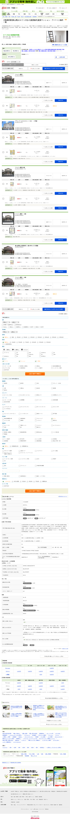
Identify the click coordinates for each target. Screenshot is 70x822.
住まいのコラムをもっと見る (54, 724)
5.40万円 (19, 686)
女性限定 (55, 439)
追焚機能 (22, 399)
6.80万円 (63, 671)
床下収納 (55, 413)
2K (54, 352)
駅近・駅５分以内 (33, 733)
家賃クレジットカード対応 (8, 738)
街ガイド (41, 804)
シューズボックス (24, 413)
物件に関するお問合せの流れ (45, 791)
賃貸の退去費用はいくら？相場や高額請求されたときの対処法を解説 (61, 707)
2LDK (23, 747)
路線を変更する (7, 50)
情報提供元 (53, 791)
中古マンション (20, 799)
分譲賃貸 (14, 736)
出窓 (5, 427)
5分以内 (20, 342)
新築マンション (14, 799)
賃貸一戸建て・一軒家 (23, 796)
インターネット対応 (25, 458)
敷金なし (12, 327)
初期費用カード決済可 (28, 327)
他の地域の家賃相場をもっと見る (54, 698)
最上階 (38, 388)
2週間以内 (44, 481)
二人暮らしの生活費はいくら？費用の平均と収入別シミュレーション (38, 715)
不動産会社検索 (30, 804)
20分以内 (48, 342)
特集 (12, 804)
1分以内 (13, 342)
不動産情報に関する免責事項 (15, 762)
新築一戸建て (24, 753)
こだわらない (8, 481)
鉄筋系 (5, 383)
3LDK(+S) (6, 356)
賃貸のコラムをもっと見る (54, 720)
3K (41, 354)
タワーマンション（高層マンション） (47, 738)
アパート (6, 361)
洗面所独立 (23, 368)
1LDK (15, 747)
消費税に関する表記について (28, 794)
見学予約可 (6, 369)
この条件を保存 (62, 57)
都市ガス (39, 427)
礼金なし (5, 327)
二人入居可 (39, 439)
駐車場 (36, 736)
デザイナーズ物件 (8, 450)
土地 (38, 753)
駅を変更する (16, 50)
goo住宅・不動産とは (15, 791)
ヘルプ (31, 809)
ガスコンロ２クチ (58, 736)
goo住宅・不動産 (4, 791)
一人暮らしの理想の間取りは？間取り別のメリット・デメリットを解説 (16, 715)
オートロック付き (8, 395)
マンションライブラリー (21, 804)
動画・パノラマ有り (41, 476)
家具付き (55, 420)
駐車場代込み (18, 324)
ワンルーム (6, 352)
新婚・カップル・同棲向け (34, 740)
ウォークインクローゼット (10, 413)
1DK (30, 352)
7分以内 (27, 342)
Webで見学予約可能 (7, 733)
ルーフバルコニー (57, 425)
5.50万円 (30, 671)
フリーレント (23, 465)
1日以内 (24, 481)
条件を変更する (11, 56)
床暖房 (22, 420)
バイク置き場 (56, 432)
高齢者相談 (39, 440)
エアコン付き (7, 368)
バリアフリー (39, 450)
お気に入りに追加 (36, 68)
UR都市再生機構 (40, 465)
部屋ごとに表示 (35, 64)
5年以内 (25, 337)
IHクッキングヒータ (41, 406)
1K (17, 352)
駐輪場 (5, 434)
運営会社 (46, 809)
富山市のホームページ (63, 496)
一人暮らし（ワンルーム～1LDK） (53, 747)
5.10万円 (41, 682)
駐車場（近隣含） (24, 366)
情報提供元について (6, 762)
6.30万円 (52, 668)
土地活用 (17, 802)
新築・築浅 (24, 733)
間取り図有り (7, 476)
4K (17, 356)
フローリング (39, 418)
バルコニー (39, 425)
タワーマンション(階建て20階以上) (8, 453)
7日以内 (37, 481)
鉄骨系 (22, 383)
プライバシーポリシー (25, 809)
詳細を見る (60, 100)
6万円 (41, 674)
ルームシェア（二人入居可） (16, 735)
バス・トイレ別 (7, 366)
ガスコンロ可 (56, 406)
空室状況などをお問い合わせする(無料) (54, 68)
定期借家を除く (15, 446)
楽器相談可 (5, 735)
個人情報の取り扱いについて (16, 794)
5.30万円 (41, 671)
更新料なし (18, 327)
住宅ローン (46, 799)
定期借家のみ (25, 446)
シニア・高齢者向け (7, 742)
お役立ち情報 (3, 804)
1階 (5, 388)
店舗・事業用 (48, 753)
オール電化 (55, 450)
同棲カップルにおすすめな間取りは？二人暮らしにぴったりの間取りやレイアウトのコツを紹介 (61, 714)
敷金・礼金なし (16, 733)
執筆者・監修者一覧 (54, 804)
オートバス (39, 399)
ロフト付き (57, 733)
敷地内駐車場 (23, 432)
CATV (38, 458)
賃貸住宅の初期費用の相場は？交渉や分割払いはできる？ (16, 707)
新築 (13, 337)
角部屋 (54, 388)
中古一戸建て (32, 753)
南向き (5, 390)
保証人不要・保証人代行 (8, 740)
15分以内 (41, 342)
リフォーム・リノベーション (27, 452)
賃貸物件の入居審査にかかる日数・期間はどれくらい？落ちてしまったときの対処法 (38, 707)
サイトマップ (41, 809)
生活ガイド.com (65, 648)
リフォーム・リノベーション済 (30, 738)
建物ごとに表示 (12, 64)
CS (5, 460)
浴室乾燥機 (55, 399)
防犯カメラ (39, 395)
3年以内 (19, 337)
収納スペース (39, 413)
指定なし (7, 337)
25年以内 (54, 337)
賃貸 (42, 753)
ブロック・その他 (57, 383)
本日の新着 (16, 481)
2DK (17, 354)
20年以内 (47, 337)
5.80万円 (52, 686)
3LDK (32, 747)
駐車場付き (41, 733)
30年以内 (61, 337)
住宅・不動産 (63, 753)
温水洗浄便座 (7, 401)
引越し (15, 804)
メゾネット (39, 420)
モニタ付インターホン (25, 395)
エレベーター (7, 425)
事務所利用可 (23, 440)
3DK (54, 354)
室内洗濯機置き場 (57, 366)
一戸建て (39, 361)
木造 (38, 383)
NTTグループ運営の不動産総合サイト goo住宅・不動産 (13, 4)
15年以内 (40, 337)
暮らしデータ (34, 755)
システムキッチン (8, 406)
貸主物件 (34, 735)
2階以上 (38, 366)
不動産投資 (41, 799)
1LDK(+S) (43, 352)
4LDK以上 (43, 356)
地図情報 (60, 804)
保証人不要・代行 (57, 440)
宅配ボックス (23, 425)
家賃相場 (27, 755)
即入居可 (22, 439)
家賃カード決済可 (40, 327)
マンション (23, 361)
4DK (30, 356)
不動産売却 (13, 802)
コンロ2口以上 (7, 408)
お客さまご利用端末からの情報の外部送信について (29, 791)
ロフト (54, 418)
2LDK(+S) (31, 354)
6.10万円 (63, 686)
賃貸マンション (31, 796)
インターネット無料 (57, 368)
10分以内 (34, 342)
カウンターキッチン (25, 406)
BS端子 (54, 458)
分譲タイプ (23, 450)
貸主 (5, 465)
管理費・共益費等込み (8, 324)
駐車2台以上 (39, 432)
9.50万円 (52, 674)
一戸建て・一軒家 (6, 736)
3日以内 (30, 481)
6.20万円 (41, 686)
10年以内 (32, 337)
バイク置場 (50, 736)
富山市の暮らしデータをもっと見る (54, 656)
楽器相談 (6, 440)
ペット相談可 (39, 368)
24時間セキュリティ (57, 395)
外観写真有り (23, 476)
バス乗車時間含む (8, 344)
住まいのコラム (46, 804)
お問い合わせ (35, 809)
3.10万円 (19, 671)
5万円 (62, 682)
